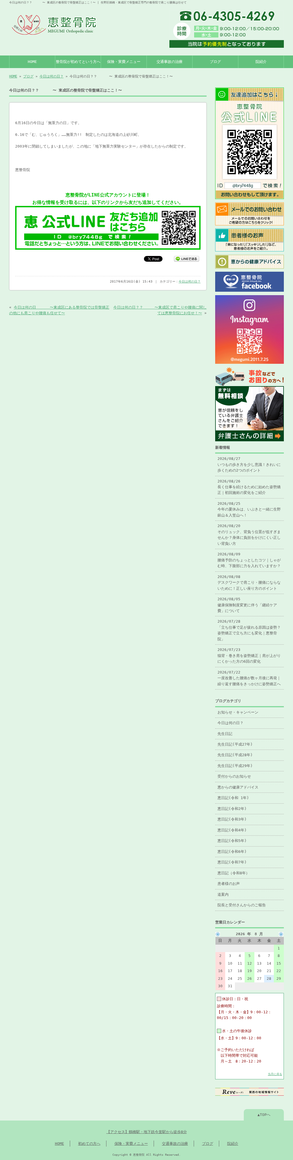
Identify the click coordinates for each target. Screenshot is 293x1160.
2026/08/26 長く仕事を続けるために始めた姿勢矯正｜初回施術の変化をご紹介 (249, 487)
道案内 (223, 894)
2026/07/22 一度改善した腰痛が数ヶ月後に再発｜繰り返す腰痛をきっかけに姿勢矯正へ (249, 678)
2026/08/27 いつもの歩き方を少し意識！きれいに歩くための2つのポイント (249, 464)
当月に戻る (275, 1074)
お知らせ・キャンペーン (237, 712)
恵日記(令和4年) (232, 830)
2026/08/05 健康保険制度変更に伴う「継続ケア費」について (247, 605)
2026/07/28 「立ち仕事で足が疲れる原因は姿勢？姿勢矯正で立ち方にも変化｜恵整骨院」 (249, 630)
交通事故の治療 (170, 61)
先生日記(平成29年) (235, 766)
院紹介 (261, 61)
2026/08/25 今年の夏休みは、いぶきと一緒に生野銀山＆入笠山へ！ (249, 509)
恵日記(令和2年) (232, 809)
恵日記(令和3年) (232, 819)
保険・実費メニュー (123, 61)
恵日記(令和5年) (232, 841)
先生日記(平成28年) (235, 755)
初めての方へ (89, 1143)
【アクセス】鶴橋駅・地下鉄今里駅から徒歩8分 (146, 1132)
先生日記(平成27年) (235, 744)
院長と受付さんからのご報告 (241, 905)
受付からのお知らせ (234, 776)
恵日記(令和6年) (232, 851)
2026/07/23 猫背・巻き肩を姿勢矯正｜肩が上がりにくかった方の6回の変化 (249, 655)
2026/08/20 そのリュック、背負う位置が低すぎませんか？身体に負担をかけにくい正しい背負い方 (249, 534)
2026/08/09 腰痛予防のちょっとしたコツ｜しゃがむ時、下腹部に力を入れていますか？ (249, 560)
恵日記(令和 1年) (233, 798)
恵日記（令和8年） (233, 873)
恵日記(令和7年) (232, 862)
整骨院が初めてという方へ (78, 61)
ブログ (215, 61)
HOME (32, 61)
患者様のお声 (228, 883)
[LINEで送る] (186, 258)
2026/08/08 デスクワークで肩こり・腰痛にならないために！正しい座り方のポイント (249, 583)
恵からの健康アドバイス (237, 787)
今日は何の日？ (51, 76)
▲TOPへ (264, 1115)
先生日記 (224, 734)
